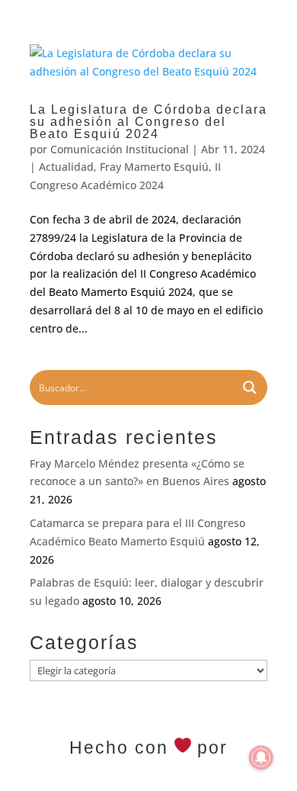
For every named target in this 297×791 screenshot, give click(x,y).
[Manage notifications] (261, 757)
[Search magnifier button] (250, 387)
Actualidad (66, 166)
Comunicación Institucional (119, 149)
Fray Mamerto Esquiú (154, 166)
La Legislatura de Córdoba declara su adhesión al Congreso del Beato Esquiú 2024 (148, 121)
